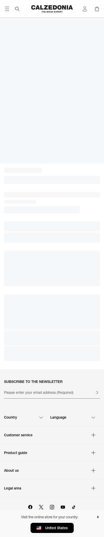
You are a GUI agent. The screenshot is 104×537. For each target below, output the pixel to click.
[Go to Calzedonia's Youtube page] (63, 506)
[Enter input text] (97, 392)
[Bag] (97, 9)
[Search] (17, 9)
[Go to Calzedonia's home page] (52, 9)
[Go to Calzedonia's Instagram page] (52, 506)
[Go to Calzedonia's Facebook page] (30, 506)
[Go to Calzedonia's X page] (41, 506)
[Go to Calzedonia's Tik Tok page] (73, 506)
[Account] (85, 9)
